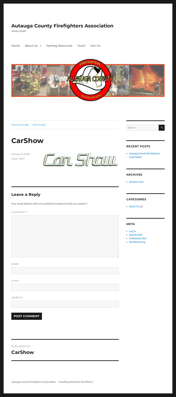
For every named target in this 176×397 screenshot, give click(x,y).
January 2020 (136, 181)
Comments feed (137, 238)
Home (15, 45)
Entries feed (135, 234)
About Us (31, 45)
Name (15, 264)
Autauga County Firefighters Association (62, 26)
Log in (132, 231)
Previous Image (20, 124)
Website (17, 297)
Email (15, 280)
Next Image (39, 124)
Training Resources (59, 45)
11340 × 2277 (18, 158)
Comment (19, 212)
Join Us (95, 45)
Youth (81, 45)
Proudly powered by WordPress (76, 382)
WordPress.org (137, 242)
